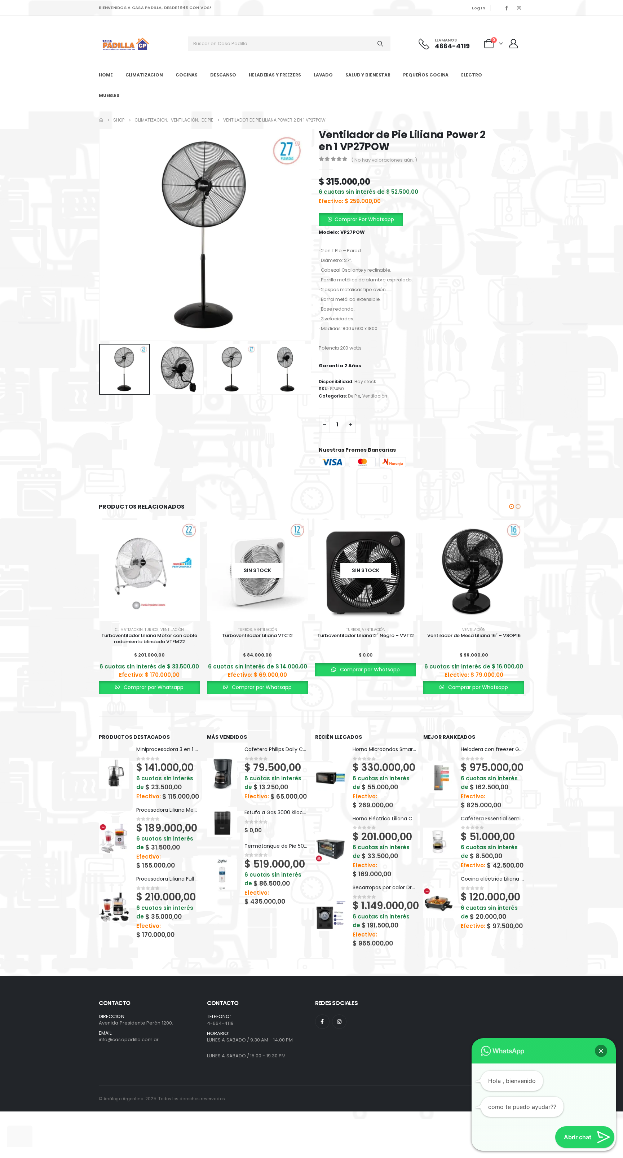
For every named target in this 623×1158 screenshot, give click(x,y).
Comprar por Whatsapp (153, 687)
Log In (478, 8)
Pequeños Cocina (426, 75)
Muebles (109, 95)
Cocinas (187, 75)
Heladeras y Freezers (275, 75)
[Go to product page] (149, 570)
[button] (100, 234)
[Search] (380, 43)
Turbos (152, 629)
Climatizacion (144, 75)
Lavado (323, 75)
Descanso (223, 75)
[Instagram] (519, 8)
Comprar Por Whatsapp (364, 219)
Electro (471, 75)
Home (106, 75)
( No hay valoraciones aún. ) (384, 160)
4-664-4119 (220, 1023)
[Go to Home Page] (101, 120)
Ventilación (374, 396)
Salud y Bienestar (367, 75)
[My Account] (514, 43)
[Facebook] (507, 8)
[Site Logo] (126, 43)
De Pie (354, 396)
